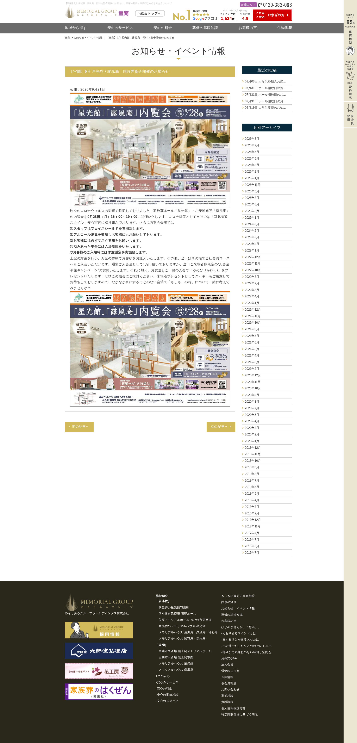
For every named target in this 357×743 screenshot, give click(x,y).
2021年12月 (253, 309)
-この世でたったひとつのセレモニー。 (247, 646)
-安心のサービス (167, 682)
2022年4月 (252, 296)
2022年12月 (253, 257)
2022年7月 (252, 283)
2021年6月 (252, 342)
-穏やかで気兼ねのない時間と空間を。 (247, 652)
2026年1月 (252, 178)
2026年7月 (252, 145)
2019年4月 (252, 500)
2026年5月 (252, 158)
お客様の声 (248, 28)
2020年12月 (253, 375)
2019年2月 (252, 513)
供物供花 (284, 28)
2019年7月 (252, 480)
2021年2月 (252, 368)
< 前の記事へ (79, 426)
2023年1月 (252, 250)
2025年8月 (252, 197)
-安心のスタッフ (167, 700)
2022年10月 (253, 270)
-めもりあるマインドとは (238, 633)
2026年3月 (252, 165)
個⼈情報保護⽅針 (233, 708)
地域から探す (76, 28)
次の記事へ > (221, 426)
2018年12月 (253, 519)
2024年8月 (252, 224)
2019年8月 (252, 474)
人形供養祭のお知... (265, 81)
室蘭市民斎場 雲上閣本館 (176, 657)
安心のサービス (120, 28)
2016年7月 (252, 539)
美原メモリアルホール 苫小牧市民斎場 (185, 619)
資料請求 (227, 702)
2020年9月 (252, 395)
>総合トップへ (150, 13)
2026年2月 (252, 171)
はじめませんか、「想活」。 (241, 627)
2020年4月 (252, 421)
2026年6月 (252, 152)
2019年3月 (252, 506)
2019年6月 (252, 487)
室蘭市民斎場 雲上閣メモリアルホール (185, 651)
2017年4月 (252, 533)
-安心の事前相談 (167, 694)
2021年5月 (252, 349)
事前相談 (227, 695)
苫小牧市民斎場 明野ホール (177, 613)
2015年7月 (252, 552)
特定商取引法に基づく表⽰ (239, 714)
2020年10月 (253, 388)
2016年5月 (252, 546)
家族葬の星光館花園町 (174, 607)
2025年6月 (252, 204)
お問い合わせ (230, 689)
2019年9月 (252, 467)
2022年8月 (252, 276)
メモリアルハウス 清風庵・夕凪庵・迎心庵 (188, 632)
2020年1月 (252, 441)
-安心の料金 (164, 688)
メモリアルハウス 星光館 (176, 663)
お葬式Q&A (229, 658)
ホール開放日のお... (265, 88)
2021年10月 (253, 322)
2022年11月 (253, 263)
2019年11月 (253, 454)
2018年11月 (253, 526)
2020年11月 (253, 382)
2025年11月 (253, 184)
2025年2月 (252, 211)
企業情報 (227, 677)
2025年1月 (252, 217)
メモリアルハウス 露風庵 (176, 669)
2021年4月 (252, 355)
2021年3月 (252, 362)
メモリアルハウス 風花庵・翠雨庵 (182, 638)
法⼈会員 (227, 664)
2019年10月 (253, 460)
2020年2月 (252, 434)
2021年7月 (252, 336)
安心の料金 (163, 28)
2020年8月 (252, 401)
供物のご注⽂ (230, 670)
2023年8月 (252, 237)
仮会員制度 (229, 683)
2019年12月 (253, 447)
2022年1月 (252, 303)
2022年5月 (252, 290)
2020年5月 (252, 414)
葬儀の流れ (229, 602)
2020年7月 (252, 408)
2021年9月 (252, 329)
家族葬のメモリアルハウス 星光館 (182, 626)
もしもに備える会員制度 (238, 596)
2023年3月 (252, 244)
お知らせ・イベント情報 (238, 608)
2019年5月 (252, 493)
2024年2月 (252, 230)
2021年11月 (253, 316)
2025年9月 (252, 191)
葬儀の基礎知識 (205, 28)
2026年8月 (252, 138)
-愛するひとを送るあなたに (240, 639)
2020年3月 (252, 427)
